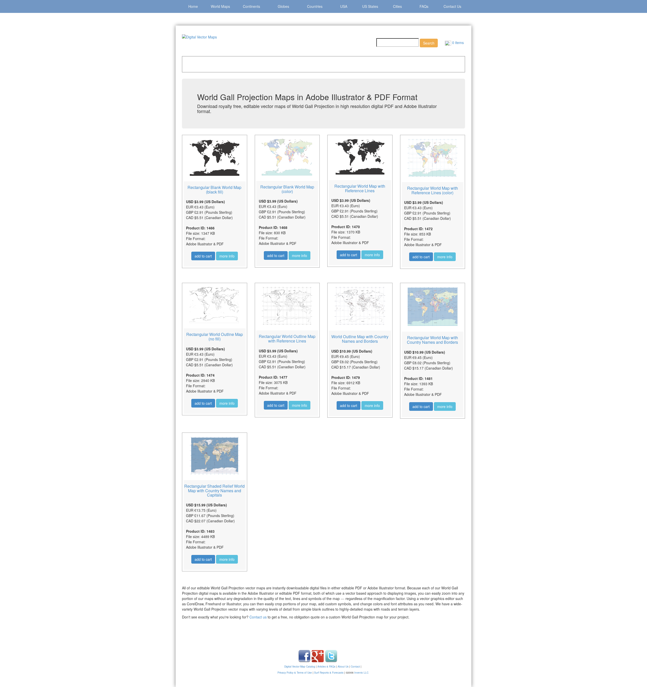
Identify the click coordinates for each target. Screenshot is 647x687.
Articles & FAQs (326, 666)
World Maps (220, 6)
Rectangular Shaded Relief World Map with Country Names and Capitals (214, 490)
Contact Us (452, 6)
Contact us (258, 616)
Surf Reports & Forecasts (328, 672)
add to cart (203, 256)
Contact (355, 666)
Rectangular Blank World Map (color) (287, 189)
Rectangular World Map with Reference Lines (359, 188)
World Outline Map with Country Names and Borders (359, 339)
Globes (283, 6)
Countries (314, 6)
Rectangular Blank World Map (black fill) (214, 189)
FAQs (424, 6)
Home (193, 6)
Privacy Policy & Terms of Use (295, 672)
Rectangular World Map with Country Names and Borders (432, 340)
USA (343, 6)
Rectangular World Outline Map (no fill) (214, 336)
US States (370, 6)
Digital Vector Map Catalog (299, 666)
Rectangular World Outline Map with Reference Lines (287, 338)
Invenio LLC (361, 672)
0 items (457, 42)
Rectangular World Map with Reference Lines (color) (432, 190)
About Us (343, 666)
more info (227, 256)
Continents (251, 6)
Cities (397, 6)
